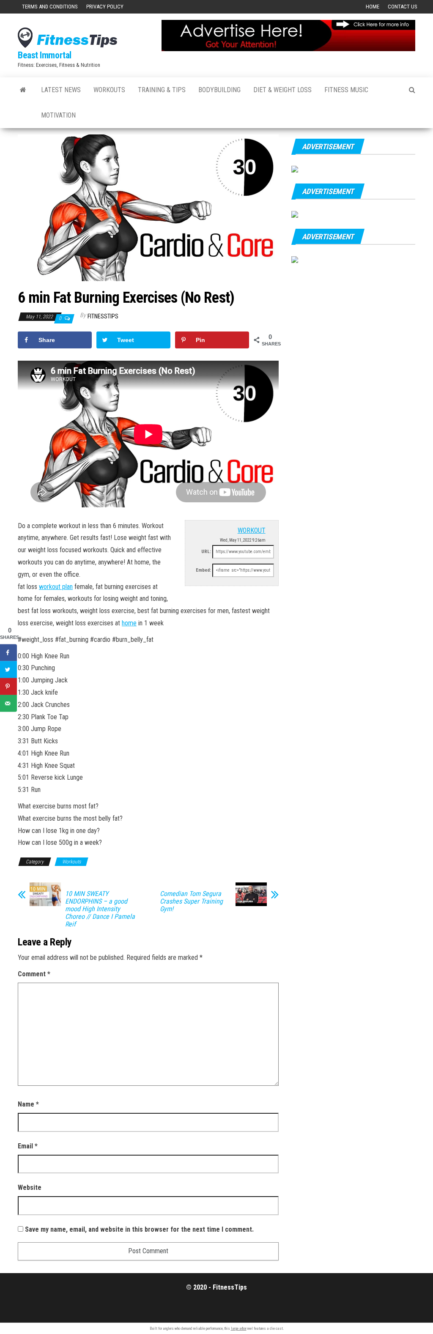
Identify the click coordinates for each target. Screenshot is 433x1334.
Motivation (58, 115)
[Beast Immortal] (23, 90)
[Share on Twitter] (8, 669)
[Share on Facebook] (8, 652)
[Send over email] (8, 703)
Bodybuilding (219, 90)
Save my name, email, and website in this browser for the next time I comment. (139, 1229)
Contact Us (402, 6)
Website (29, 1187)
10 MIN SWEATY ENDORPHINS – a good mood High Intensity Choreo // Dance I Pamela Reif (100, 909)
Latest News (61, 90)
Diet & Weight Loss (282, 90)
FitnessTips (103, 316)
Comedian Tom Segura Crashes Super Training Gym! (191, 901)
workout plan (56, 587)
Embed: (203, 570)
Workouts (109, 90)
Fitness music (346, 90)
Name (28, 1104)
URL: (206, 551)
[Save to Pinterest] (8, 686)
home (129, 623)
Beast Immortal (44, 55)
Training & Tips (162, 90)
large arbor (239, 1328)
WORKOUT (252, 530)
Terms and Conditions (50, 6)
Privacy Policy (104, 6)
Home (372, 6)
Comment (34, 974)
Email (28, 1146)
